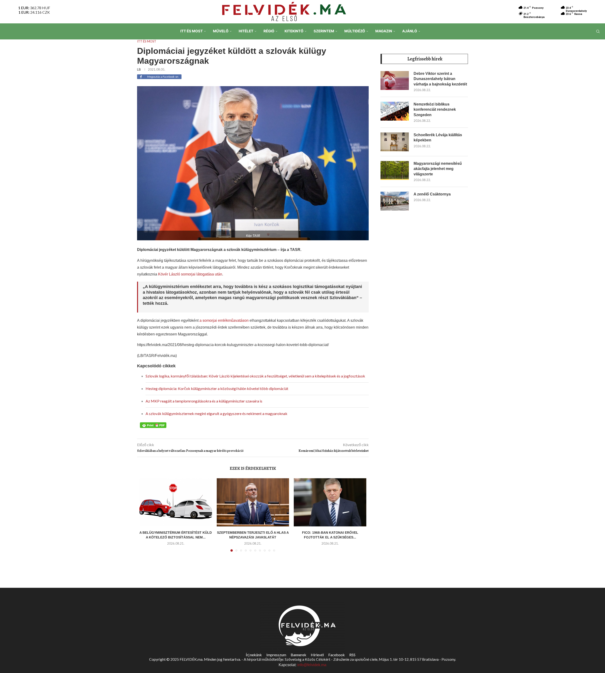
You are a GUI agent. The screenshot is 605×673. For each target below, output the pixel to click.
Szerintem (324, 31)
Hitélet (246, 31)
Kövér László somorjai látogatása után (190, 274)
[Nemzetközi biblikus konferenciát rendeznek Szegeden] (394, 111)
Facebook (336, 654)
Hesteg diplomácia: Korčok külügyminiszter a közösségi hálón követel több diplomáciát (217, 388)
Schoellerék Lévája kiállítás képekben (438, 137)
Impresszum (276, 654)
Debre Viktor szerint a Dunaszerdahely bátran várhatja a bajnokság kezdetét (440, 79)
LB (139, 69)
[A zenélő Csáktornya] (394, 201)
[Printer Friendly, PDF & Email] (153, 425)
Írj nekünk (254, 654)
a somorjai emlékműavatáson (224, 320)
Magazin (383, 31)
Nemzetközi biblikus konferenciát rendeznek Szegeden (435, 109)
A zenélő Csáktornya (432, 194)
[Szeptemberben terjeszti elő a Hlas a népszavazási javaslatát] (253, 502)
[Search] (598, 31)
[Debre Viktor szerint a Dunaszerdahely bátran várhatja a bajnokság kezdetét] (394, 80)
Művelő (221, 31)
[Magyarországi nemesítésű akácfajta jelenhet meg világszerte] (394, 170)
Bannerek (298, 654)
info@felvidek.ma (311, 665)
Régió (269, 31)
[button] (146, 518)
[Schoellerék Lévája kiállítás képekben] (394, 141)
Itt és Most (191, 31)
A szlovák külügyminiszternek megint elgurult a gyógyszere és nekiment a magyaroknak (216, 413)
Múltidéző (354, 31)
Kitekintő (294, 31)
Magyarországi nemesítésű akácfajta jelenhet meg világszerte (438, 168)
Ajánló (409, 31)
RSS (352, 654)
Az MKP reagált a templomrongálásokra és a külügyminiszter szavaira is (204, 401)
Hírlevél (317, 654)
